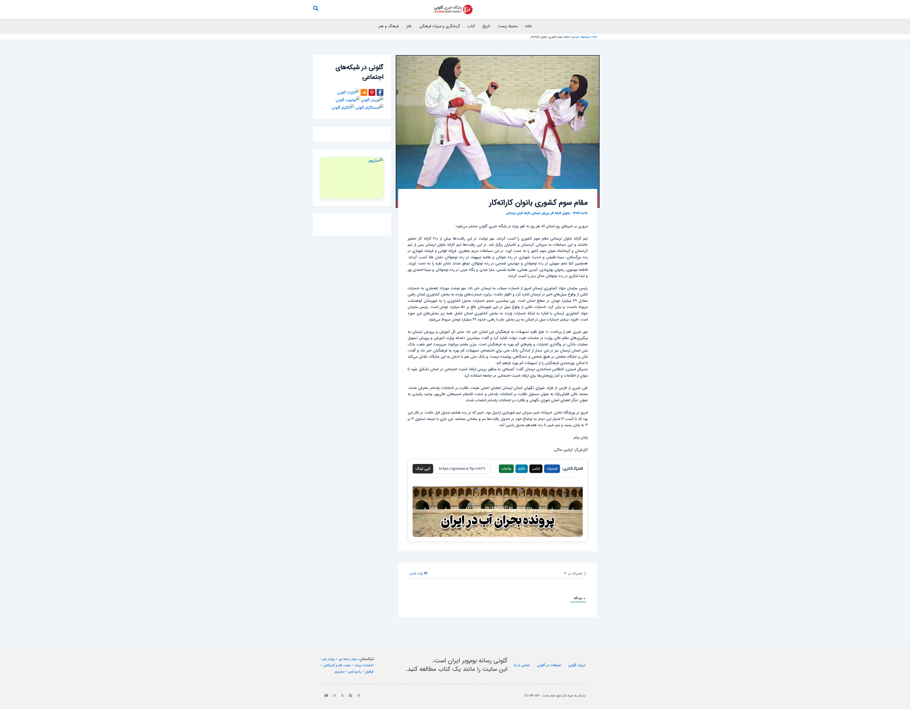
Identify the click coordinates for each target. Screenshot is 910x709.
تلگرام (521, 468)
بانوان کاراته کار (560, 213)
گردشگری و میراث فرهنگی (439, 26)
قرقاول (369, 671)
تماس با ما (522, 665)
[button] (315, 9)
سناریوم (340, 671)
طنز (409, 26)
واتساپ (506, 468)
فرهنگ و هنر (388, 26)
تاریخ (486, 26)
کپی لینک (422, 469)
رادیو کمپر (355, 671)
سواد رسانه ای (348, 659)
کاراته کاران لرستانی (518, 213)
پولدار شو (329, 659)
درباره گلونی (576, 665)
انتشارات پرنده (364, 665)
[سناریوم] (351, 178)
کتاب (471, 26)
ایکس (536, 468)
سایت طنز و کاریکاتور (337, 665)
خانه (528, 26)
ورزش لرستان (540, 213)
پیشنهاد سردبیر (580, 37)
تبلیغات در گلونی (549, 665)
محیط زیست (508, 26)
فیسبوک (552, 468)
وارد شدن (416, 573)
